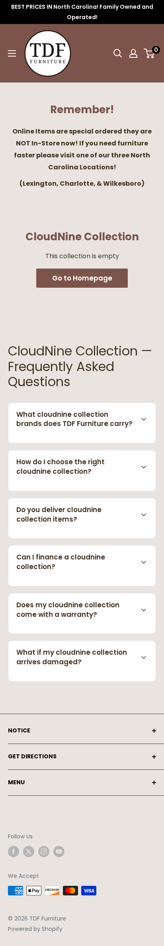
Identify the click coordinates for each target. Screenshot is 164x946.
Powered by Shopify (35, 929)
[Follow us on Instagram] (43, 851)
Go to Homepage (82, 278)
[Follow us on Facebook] (13, 851)
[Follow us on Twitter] (28, 851)
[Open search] (117, 53)
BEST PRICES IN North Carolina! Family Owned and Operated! (82, 12)
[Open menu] (12, 53)
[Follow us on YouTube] (58, 851)
